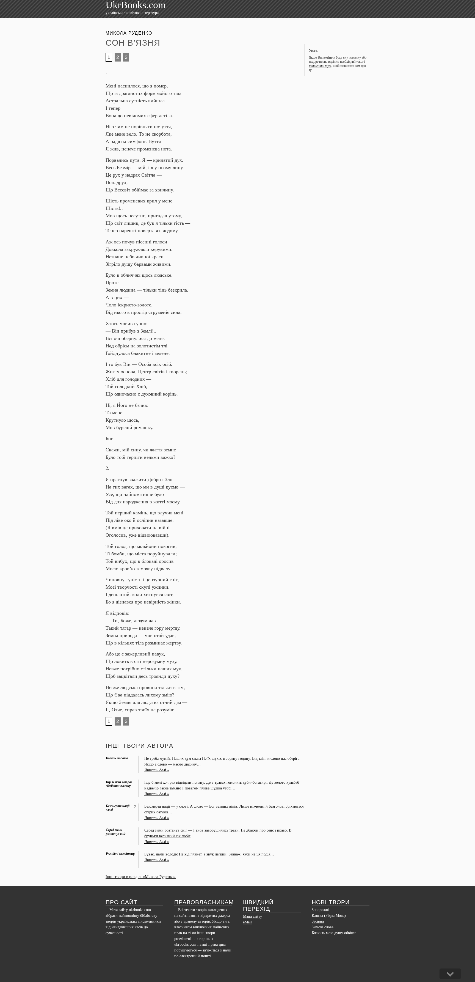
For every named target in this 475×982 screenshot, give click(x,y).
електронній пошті (195, 956)
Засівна (318, 921)
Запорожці (320, 910)
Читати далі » (156, 770)
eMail (247, 922)
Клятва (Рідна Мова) (329, 916)
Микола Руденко (129, 33)
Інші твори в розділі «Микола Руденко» (141, 876)
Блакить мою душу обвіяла (334, 933)
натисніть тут (320, 66)
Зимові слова (322, 927)
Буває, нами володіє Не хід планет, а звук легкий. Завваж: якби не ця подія (207, 854)
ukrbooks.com (140, 910)
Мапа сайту (252, 916)
